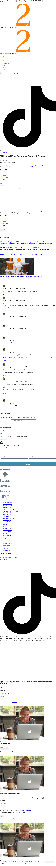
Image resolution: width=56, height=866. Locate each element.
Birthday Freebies (7, 513)
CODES (4, 60)
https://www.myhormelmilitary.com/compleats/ (15, 370)
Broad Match (17, 74)
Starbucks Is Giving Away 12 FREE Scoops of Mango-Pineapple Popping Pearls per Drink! (26, 243)
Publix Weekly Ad (7, 520)
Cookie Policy (27, 863)
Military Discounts (7, 504)
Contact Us (5, 533)
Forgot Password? (4, 699)
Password (2, 690)
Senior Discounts (7, 507)
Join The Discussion (5, 280)
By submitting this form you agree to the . (15, 810)
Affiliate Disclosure (7, 543)
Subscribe (28, 464)
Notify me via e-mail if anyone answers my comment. (14, 436)
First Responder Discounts (9, 509)
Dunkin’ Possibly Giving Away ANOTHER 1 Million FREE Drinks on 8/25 (21, 276)
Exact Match (26, 74)
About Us (5, 526)
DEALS (4, 58)
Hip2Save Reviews (7, 539)
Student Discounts (7, 506)
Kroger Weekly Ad (7, 522)
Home (1, 153)
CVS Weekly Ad (6, 516)
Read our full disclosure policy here (34, 167)
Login (14, 819)
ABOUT (4, 67)
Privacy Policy (6, 545)
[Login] (0, 150)
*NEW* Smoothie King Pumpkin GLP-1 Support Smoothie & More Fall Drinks (23, 255)
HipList (2, 185)
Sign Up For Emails (7, 528)
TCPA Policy (6, 549)
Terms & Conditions (26, 810)
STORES (5, 62)
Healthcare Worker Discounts (10, 511)
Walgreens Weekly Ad (8, 518)
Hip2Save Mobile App (8, 532)
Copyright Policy (7, 550)
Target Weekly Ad (7, 514)
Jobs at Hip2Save (7, 535)
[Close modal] (0, 643)
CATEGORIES (6, 64)
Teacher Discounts (7, 502)
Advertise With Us (7, 537)
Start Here (5, 524)
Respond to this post (5, 427)
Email (2, 433)
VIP (3, 56)
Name (2, 430)
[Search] (0, 29)
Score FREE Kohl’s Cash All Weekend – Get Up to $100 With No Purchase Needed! (24, 249)
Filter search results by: (6, 74)
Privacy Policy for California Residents (12, 547)
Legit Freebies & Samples (10, 153)
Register (14, 702)
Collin (3, 160)
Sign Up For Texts (7, 530)
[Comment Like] (3, 296)
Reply (4, 294)
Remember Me (5, 693)
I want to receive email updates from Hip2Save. (14, 812)
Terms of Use (6, 541)
